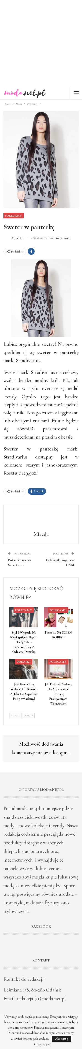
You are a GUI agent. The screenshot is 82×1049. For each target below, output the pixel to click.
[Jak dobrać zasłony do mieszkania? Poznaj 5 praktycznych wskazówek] (58, 669)
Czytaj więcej (42, 1044)
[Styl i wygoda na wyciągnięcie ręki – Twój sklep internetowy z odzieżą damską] (23, 617)
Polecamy (13, 215)
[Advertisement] (41, 43)
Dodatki (24, 661)
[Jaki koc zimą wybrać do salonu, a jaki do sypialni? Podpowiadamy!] (23, 669)
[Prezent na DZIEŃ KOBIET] (58, 617)
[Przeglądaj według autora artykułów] (41, 519)
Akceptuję (61, 1039)
